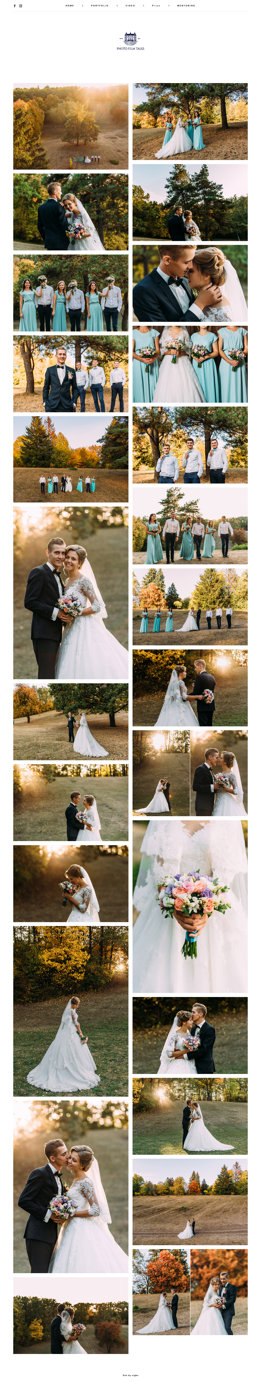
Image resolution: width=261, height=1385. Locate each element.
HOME (70, 5)
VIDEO (130, 5)
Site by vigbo (130, 1375)
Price (156, 5)
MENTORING (186, 5)
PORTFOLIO (100, 5)
